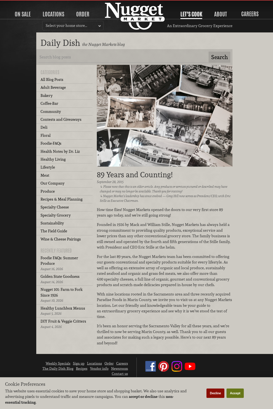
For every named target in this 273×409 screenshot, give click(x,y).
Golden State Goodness (60, 279)
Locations (53, 14)
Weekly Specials (58, 363)
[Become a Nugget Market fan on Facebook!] (150, 370)
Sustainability (52, 223)
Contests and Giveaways (61, 119)
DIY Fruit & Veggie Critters (63, 324)
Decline (215, 393)
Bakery (47, 95)
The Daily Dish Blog (57, 368)
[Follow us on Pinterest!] (163, 370)
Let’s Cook (191, 14)
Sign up (78, 363)
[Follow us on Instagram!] (176, 370)
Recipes (81, 368)
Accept (235, 393)
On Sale (23, 14)
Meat (45, 175)
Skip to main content (20, 3)
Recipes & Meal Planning (62, 199)
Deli (44, 127)
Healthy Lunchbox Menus (63, 311)
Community (51, 111)
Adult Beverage (53, 87)
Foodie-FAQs (51, 143)
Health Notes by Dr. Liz (60, 151)
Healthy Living (53, 159)
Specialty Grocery (56, 215)
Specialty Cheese (55, 207)
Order (82, 14)
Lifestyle (48, 167)
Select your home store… (66, 25)
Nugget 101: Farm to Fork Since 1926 (62, 295)
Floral (46, 135)
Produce (48, 191)
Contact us (120, 373)
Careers (249, 14)
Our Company (53, 183)
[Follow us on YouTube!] (190, 370)
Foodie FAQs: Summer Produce (59, 263)
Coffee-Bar (49, 103)
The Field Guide (54, 231)
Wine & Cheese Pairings (61, 239)
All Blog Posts (52, 79)
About (220, 14)
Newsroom (119, 368)
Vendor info (99, 368)
